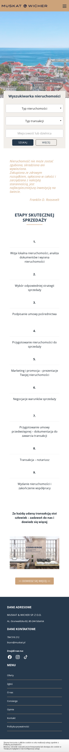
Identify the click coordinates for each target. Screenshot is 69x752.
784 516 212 (13, 637)
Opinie (10, 709)
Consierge (12, 701)
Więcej (46, 142)
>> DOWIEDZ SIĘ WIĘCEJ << (34, 581)
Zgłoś (10, 684)
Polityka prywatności (18, 726)
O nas (10, 692)
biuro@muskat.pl (16, 642)
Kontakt (11, 718)
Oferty (10, 675)
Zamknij (35, 745)
